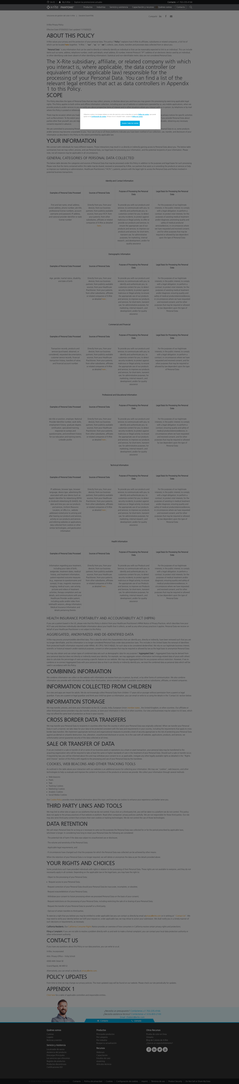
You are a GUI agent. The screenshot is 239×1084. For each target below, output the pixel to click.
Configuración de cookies (98, 116)
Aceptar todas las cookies (130, 123)
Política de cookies (143, 114)
